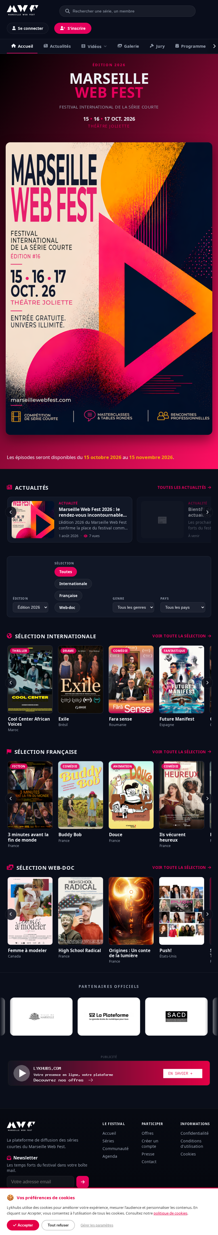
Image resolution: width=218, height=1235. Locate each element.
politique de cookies (170, 1213)
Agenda (109, 1156)
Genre (118, 598)
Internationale (73, 583)
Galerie (131, 46)
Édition (20, 598)
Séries (108, 1141)
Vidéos (94, 46)
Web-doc (67, 607)
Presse (148, 1154)
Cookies (188, 1154)
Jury (160, 46)
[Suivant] (207, 512)
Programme (193, 46)
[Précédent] (10, 512)
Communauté (115, 1148)
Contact (149, 1161)
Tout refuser (58, 1225)
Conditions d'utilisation (192, 1143)
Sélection (64, 563)
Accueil (25, 46)
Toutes (65, 571)
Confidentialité (195, 1133)
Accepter (25, 1225)
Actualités (60, 46)
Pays (164, 598)
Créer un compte (150, 1143)
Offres (148, 1133)
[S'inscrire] (82, 1182)
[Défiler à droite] (212, 46)
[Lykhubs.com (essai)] (109, 1073)
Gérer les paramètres (97, 1225)
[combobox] (131, 11)
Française (68, 595)
